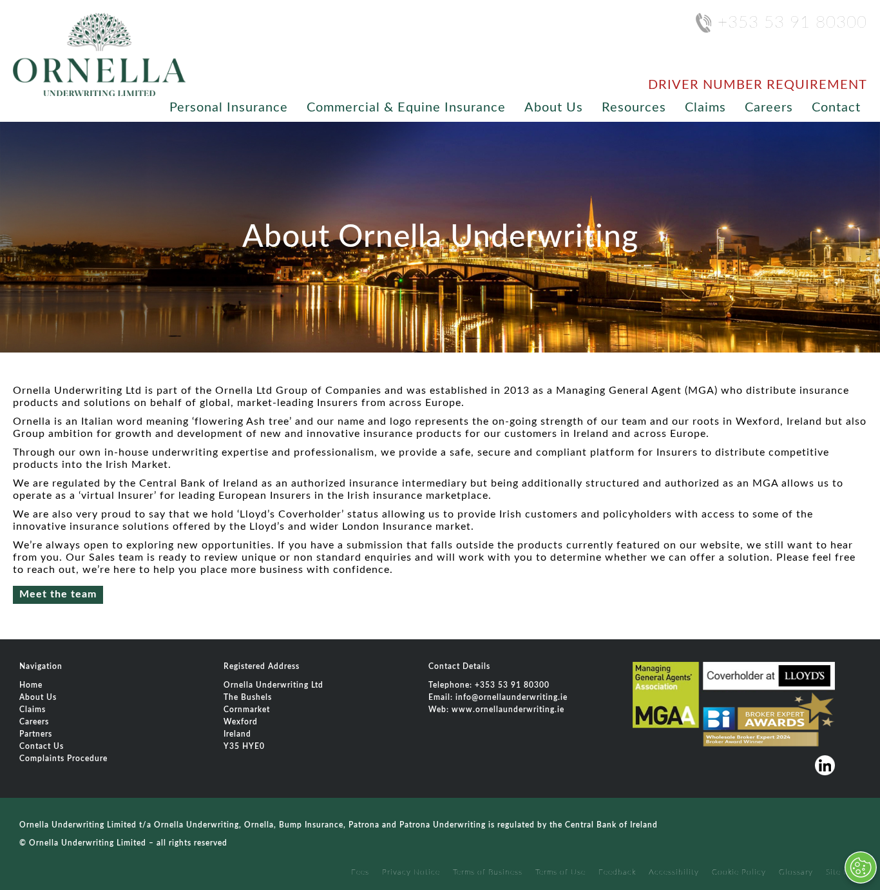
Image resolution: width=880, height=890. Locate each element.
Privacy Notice (411, 872)
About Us (553, 107)
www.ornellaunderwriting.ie (508, 709)
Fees (360, 872)
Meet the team (58, 594)
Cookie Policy (739, 872)
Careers (769, 107)
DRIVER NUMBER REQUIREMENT (757, 85)
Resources (634, 107)
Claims (705, 107)
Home (31, 685)
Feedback (617, 872)
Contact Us (41, 746)
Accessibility (674, 872)
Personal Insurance (228, 107)
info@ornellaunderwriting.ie (511, 697)
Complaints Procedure (63, 758)
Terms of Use (560, 872)
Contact (836, 107)
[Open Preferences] (861, 867)
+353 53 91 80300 (792, 22)
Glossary (796, 872)
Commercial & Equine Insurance (406, 107)
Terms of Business (487, 872)
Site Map (843, 872)
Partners (35, 734)
